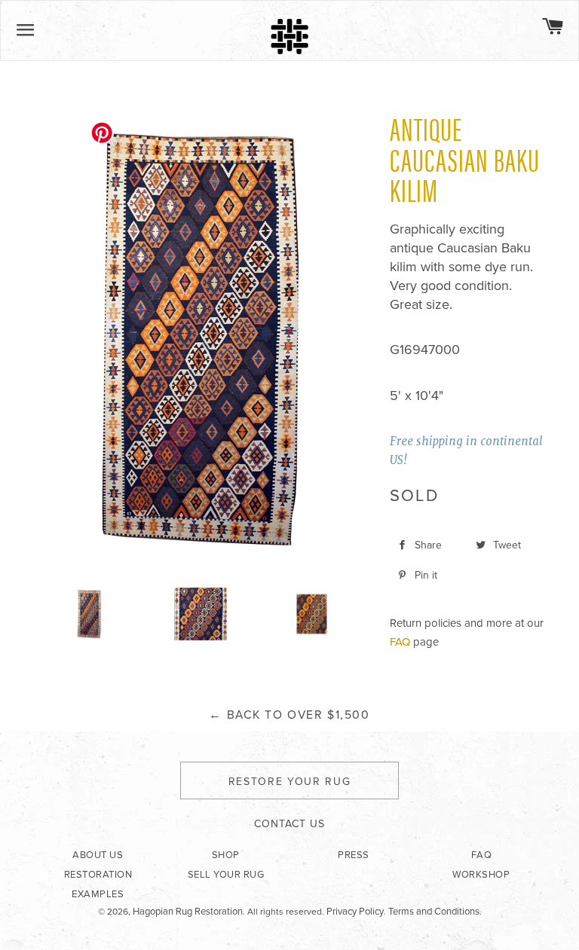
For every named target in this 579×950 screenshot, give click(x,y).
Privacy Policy (355, 912)
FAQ (400, 642)
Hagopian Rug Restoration (188, 912)
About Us (97, 855)
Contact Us (289, 823)
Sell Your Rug (226, 875)
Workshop (481, 875)
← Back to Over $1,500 (289, 715)
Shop (226, 855)
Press (353, 855)
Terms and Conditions (433, 912)
